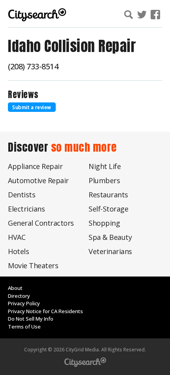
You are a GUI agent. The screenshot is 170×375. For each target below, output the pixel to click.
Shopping (104, 223)
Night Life (105, 166)
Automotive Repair (38, 180)
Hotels (18, 251)
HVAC (16, 237)
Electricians (26, 208)
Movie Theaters (33, 265)
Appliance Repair (35, 166)
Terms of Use (24, 326)
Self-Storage (108, 208)
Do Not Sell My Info (30, 318)
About (15, 287)
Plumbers (104, 180)
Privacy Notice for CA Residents (45, 311)
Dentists (21, 194)
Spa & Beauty (110, 237)
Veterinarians (110, 251)
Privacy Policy (24, 303)
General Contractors (41, 223)
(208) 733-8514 (33, 66)
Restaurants (108, 194)
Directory (19, 295)
